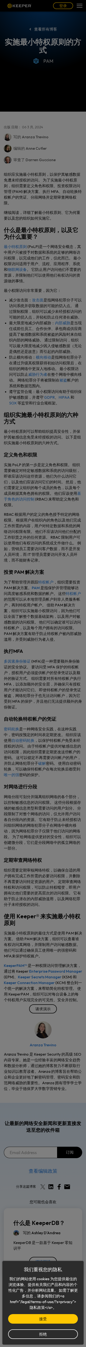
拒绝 (43, 1334)
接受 (43, 1318)
